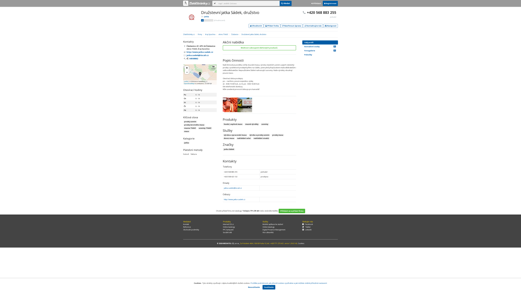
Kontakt (186, 224)
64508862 (193, 58)
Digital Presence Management (274, 230)
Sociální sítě (227, 232)
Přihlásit (317, 3)
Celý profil (308, 42)
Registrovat (330, 3)
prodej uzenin (190, 121)
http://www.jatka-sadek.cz (234, 199)
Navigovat (331, 26)
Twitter (308, 227)
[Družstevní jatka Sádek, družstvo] (200, 74)
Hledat (286, 3)
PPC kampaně (228, 230)
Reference (187, 227)
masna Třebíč (190, 128)
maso (186, 131)
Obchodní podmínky (191, 230)
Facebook (309, 224)
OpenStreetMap (189, 83)
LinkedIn (308, 230)
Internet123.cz (228, 224)
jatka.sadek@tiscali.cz (233, 188)
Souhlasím (269, 287)
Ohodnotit (257, 26)
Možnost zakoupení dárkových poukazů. (259, 48)
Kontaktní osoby (319, 46)
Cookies (301, 243)
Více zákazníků (268, 232)
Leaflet (186, 81)
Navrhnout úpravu (292, 26)
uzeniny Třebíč (205, 128)
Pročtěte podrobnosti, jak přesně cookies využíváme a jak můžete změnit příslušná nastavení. (289, 283)
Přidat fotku (273, 26)
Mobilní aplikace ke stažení (273, 224)
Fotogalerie (319, 50)
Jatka (206, 16)
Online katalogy (229, 227)
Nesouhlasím (254, 287)
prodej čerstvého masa (194, 125)
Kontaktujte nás (314, 26)
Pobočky (308, 54)
